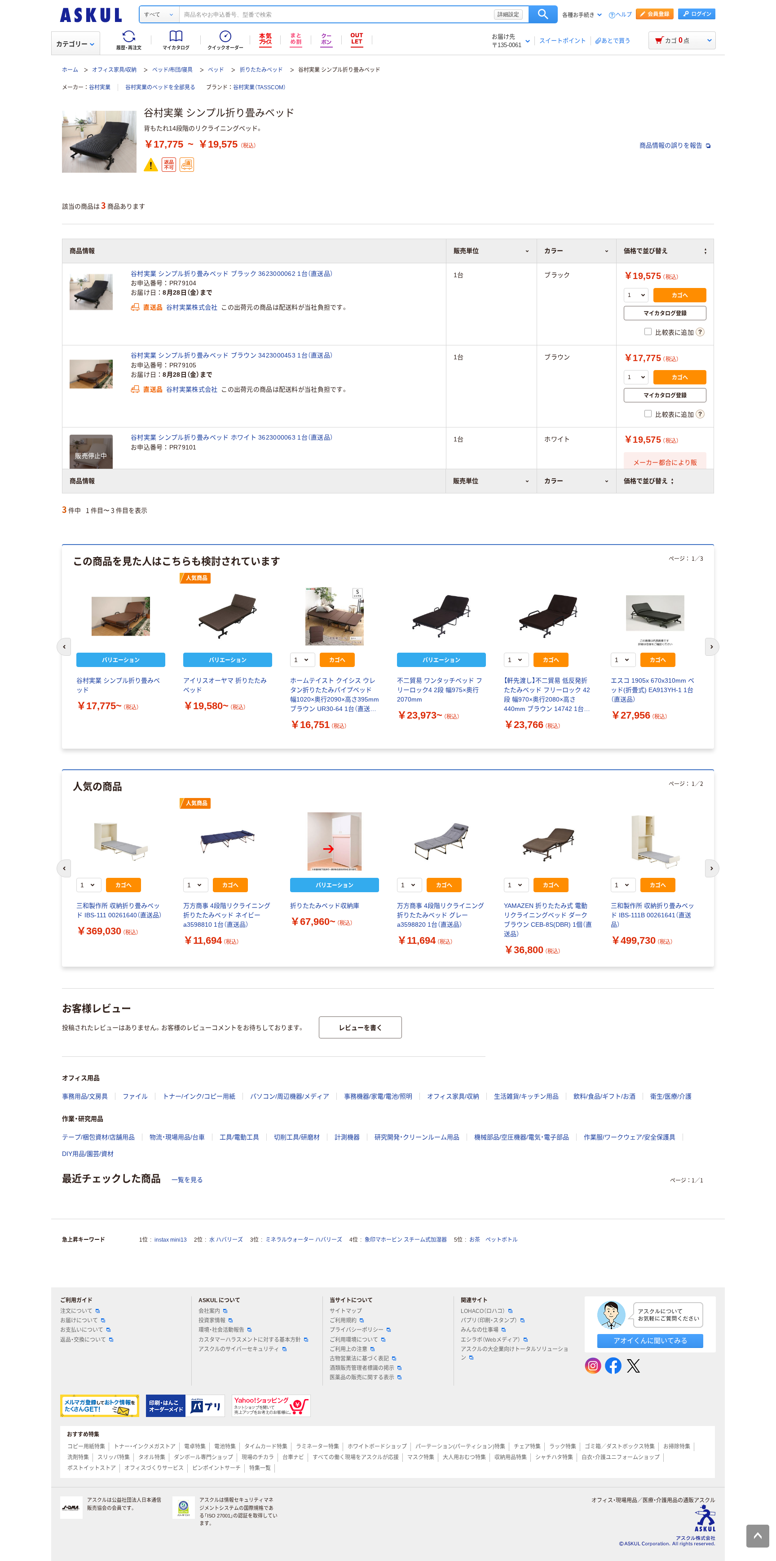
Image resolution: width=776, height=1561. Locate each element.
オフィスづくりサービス (154, 1468)
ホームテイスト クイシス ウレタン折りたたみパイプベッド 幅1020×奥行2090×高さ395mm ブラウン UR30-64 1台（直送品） (334, 695)
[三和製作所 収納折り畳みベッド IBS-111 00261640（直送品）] (121, 841)
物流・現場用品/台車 (177, 1137)
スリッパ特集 (113, 1457)
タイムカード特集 (265, 1446)
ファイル (135, 1096)
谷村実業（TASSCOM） (259, 87)
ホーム (70, 70)
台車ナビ (293, 1457)
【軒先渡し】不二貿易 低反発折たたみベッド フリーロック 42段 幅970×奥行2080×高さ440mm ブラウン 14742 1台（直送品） (547, 695)
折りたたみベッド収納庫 (324, 905)
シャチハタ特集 (554, 1457)
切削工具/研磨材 (297, 1137)
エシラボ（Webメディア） (490, 1340)
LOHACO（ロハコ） (483, 1311)
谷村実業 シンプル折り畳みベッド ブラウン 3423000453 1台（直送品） (232, 355)
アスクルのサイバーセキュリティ (238, 1349)
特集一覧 (260, 1468)
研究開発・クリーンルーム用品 (417, 1137)
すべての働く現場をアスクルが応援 (356, 1457)
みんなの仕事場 (479, 1330)
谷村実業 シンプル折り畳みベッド (118, 685)
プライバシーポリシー (357, 1330)
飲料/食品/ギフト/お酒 (604, 1096)
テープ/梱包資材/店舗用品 (98, 1137)
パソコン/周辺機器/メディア (289, 1096)
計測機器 (347, 1137)
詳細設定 (508, 14)
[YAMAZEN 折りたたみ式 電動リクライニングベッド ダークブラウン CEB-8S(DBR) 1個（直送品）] (548, 841)
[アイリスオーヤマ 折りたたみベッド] (228, 616)
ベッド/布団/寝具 (172, 70)
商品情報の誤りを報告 (671, 145)
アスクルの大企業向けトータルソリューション (515, 1353)
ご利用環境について (354, 1340)
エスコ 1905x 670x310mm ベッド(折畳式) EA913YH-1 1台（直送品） (652, 690)
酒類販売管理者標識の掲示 (362, 1368)
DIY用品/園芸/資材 (88, 1153)
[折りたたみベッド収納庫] (335, 841)
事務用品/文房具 (85, 1096)
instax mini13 (170, 1240)
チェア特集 (527, 1446)
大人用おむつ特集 (464, 1457)
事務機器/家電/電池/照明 (378, 1096)
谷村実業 (99, 87)
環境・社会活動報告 (221, 1330)
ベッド (216, 70)
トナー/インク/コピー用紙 (199, 1096)
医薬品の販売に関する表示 (362, 1377)
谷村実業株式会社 (191, 307)
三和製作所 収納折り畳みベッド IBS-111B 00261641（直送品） (652, 915)
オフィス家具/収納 (114, 70)
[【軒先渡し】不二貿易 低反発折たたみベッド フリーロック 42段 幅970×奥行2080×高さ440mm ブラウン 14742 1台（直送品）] (548, 616)
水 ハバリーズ (226, 1240)
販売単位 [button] (465, 480)
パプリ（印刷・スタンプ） (489, 1320)
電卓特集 (195, 1446)
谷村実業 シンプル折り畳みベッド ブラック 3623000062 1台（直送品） (232, 273)
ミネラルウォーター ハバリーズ (303, 1240)
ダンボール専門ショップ (203, 1457)
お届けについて (79, 1320)
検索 (543, 14)
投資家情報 (211, 1320)
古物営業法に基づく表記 (359, 1359)
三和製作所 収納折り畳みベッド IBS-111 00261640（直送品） (119, 910)
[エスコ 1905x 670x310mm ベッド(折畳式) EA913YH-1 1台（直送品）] (655, 616)
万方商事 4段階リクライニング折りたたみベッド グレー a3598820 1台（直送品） (440, 915)
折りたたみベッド (261, 70)
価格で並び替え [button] (646, 480)
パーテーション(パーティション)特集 (460, 1446)
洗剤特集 (78, 1457)
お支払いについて (81, 1330)
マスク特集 (420, 1457)
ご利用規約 (343, 1320)
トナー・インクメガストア (145, 1446)
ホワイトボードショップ (377, 1446)
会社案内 (209, 1311)
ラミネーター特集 (317, 1446)
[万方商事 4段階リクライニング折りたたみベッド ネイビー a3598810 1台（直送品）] (228, 841)
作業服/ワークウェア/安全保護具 (629, 1137)
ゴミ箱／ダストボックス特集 (620, 1446)
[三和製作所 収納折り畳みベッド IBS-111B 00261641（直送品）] (655, 841)
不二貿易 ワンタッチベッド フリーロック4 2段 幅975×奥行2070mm (439, 690)
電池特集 (225, 1446)
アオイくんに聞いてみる (650, 1340)
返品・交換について (83, 1340)
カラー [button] (553, 480)
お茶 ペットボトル (493, 1240)
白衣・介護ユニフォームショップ (621, 1457)
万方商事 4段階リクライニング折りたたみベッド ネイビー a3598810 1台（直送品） (226, 915)
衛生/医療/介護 (671, 1096)
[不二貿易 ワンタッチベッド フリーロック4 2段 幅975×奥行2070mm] (441, 616)
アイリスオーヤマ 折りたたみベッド (225, 685)
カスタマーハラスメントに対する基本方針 (249, 1340)
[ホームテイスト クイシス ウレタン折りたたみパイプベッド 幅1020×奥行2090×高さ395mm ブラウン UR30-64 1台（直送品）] (335, 616)
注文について (76, 1311)
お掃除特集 (676, 1446)
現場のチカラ (258, 1457)
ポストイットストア (91, 1468)
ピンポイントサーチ (216, 1468)
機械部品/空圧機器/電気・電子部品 (521, 1137)
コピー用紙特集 (86, 1446)
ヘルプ (624, 15)
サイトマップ (346, 1311)
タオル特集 (151, 1457)
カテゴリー (72, 44)
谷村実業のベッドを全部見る (160, 87)
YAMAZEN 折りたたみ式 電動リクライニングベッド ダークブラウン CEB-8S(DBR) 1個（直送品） (548, 919)
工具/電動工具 (239, 1137)
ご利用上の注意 (348, 1349)
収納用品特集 (510, 1457)
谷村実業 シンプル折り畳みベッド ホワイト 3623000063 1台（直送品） (232, 437)
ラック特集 (562, 1446)
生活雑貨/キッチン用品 (526, 1096)
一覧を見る (187, 1179)
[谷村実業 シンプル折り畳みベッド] (121, 616)
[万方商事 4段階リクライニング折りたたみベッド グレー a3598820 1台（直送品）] (441, 841)
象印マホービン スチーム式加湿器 (406, 1240)
